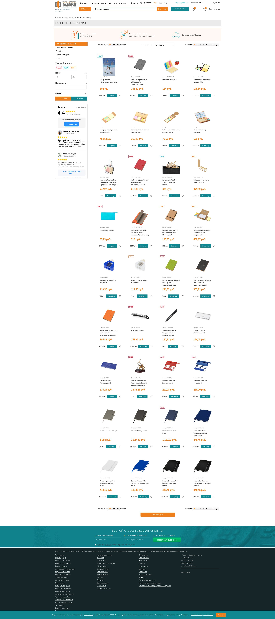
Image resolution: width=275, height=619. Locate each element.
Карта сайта (185, 572)
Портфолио (143, 572)
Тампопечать (101, 560)
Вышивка (100, 580)
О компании (84, 3)
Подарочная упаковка (62, 574)
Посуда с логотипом (62, 608)
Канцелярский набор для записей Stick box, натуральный (202, 232)
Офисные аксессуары (62, 560)
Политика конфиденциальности (150, 583)
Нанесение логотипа (104, 555)
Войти (217, 3)
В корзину (112, 95)
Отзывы (142, 563)
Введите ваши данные (104, 535)
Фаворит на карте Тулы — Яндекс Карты (71, 177)
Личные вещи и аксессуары (65, 569)
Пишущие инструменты (63, 588)
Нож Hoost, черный (137, 330)
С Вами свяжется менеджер (135, 535)
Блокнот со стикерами (169, 80)
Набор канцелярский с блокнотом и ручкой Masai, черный (169, 232)
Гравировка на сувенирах (106, 563)
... (209, 44)
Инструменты (60, 583)
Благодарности (144, 560)
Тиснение (100, 577)
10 (213, 44)
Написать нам (180, 9)
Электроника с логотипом (64, 600)
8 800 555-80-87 (197, 3)
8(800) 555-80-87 (187, 563)
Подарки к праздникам (63, 563)
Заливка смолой (102, 583)
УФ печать (100, 558)
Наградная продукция (62, 586)
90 (117, 44)
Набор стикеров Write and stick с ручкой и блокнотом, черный (202, 282)
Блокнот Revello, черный (139, 431)
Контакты (134, 3)
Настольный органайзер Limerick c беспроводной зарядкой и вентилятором (108, 182)
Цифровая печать (103, 569)
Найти (160, 9)
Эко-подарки (59, 605)
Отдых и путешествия (62, 572)
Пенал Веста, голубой (107, 230)
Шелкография (102, 566)
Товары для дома (61, 577)
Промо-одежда (60, 558)
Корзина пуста (214, 9)
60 (114, 44)
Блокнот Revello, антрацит (108, 431)
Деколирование (102, 574)
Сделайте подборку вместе (164, 535)
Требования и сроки (104, 588)
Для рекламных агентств (118, 3)
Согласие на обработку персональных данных (155, 586)
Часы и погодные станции (64, 602)
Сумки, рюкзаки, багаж (63, 597)
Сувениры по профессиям (64, 594)
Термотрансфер (102, 572)
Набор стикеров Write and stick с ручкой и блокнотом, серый (139, 82)
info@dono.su (168, 3)
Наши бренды (144, 566)
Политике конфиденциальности (202, 615)
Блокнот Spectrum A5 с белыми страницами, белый (107, 483)
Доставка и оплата (99, 3)
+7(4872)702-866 (187, 560)
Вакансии (142, 569)
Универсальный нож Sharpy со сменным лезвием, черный (169, 332)
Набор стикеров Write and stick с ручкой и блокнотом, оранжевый (108, 332)
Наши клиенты (144, 558)
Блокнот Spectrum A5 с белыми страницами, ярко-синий (140, 483)
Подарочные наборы (62, 591)
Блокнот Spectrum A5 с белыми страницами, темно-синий (201, 433)
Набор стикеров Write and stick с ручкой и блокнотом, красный (139, 182)
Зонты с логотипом (62, 580)
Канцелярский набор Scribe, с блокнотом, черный (169, 182)
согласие (108, 545)
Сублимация (101, 586)
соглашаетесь (88, 615)
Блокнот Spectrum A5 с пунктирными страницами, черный (202, 483)
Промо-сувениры (61, 566)
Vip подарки (59, 555)
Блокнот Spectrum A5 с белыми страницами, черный (169, 483)
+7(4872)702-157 (182, 3)
